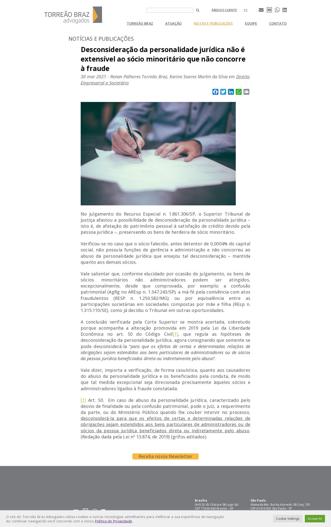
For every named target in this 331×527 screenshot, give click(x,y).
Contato (278, 23)
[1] (175, 334)
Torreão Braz (140, 23)
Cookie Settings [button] (287, 518)
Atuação (173, 23)
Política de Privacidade (113, 521)
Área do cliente (224, 10)
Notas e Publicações (213, 23)
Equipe (251, 23)
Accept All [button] (315, 518)
